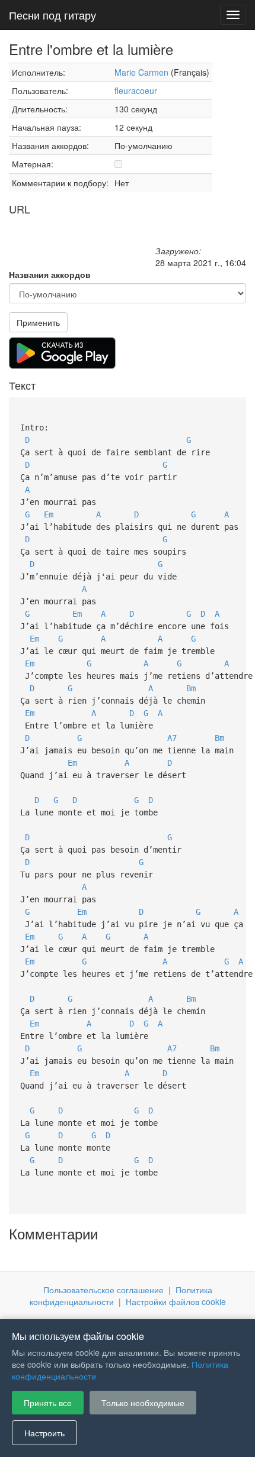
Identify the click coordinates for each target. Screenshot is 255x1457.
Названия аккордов (50, 274)
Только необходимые (142, 1403)
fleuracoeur (135, 90)
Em (48, 514)
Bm (191, 688)
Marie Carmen (141, 72)
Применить (38, 322)
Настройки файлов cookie (176, 1301)
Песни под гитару (52, 14)
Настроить (44, 1433)
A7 (172, 738)
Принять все (48, 1403)
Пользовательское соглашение (103, 1290)
